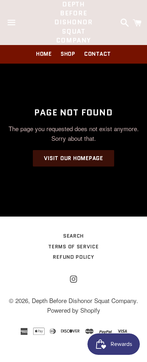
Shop (68, 54)
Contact (97, 54)
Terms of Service (73, 246)
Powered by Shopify (73, 310)
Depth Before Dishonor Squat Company (73, 22)
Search (73, 235)
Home (44, 54)
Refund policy (73, 257)
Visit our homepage (73, 158)
